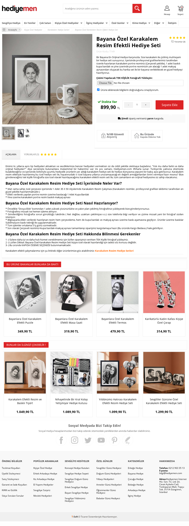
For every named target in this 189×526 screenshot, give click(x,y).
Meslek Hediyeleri (42, 495)
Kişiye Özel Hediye (42, 468)
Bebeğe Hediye (136, 484)
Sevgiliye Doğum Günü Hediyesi (76, 480)
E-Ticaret (83, 516)
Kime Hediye (139, 23)
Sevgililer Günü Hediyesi (108, 468)
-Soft (75, 516)
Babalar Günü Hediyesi (108, 498)
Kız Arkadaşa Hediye (43, 479)
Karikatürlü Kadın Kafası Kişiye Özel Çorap (164, 320)
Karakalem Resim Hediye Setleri (114, 250)
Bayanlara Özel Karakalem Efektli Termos (118, 320)
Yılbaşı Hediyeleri (105, 479)
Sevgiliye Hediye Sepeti (77, 473)
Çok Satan (45, 23)
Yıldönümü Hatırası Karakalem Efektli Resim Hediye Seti (118, 401)
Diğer (157, 23)
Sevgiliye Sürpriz (41, 490)
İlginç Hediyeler (95, 23)
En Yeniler (30, 23)
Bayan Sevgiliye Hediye (77, 492)
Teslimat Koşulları (11, 468)
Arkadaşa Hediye (136, 490)
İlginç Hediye (134, 495)
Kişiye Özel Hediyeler (67, 23)
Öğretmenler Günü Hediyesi (106, 491)
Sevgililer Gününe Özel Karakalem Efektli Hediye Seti (164, 401)
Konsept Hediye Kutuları (77, 468)
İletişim (172, 23)
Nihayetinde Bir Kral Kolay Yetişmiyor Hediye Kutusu (71, 401)
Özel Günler (118, 23)
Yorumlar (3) (179, 41)
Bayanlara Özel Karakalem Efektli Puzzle (25, 320)
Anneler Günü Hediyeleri (109, 484)
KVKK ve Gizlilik (9, 490)
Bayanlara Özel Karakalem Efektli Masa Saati (71, 320)
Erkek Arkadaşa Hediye (45, 473)
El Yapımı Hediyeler (43, 484)
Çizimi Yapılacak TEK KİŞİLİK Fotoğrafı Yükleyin (124, 78)
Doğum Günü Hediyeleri (108, 473)
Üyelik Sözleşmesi (11, 473)
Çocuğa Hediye (135, 479)
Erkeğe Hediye (135, 468)
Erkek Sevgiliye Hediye (76, 487)
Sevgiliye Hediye (11, 23)
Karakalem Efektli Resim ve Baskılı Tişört (25, 401)
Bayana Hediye (135, 473)
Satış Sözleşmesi (10, 479)
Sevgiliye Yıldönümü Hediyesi (75, 500)
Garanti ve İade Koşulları (14, 484)
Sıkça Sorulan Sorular (13, 495)
